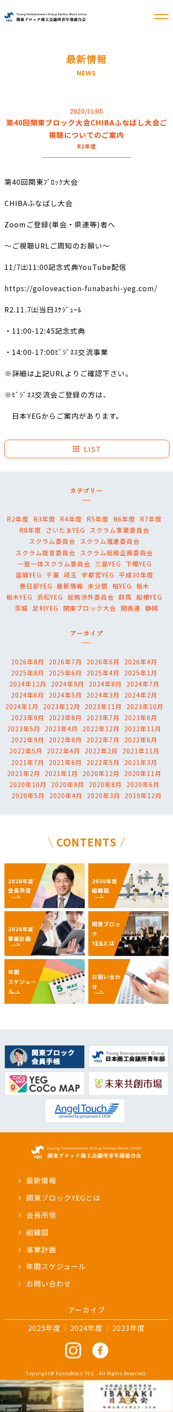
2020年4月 (66, 795)
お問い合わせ (48, 1283)
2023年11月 (103, 706)
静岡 (151, 608)
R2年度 (18, 519)
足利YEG (45, 608)
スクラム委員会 (52, 541)
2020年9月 (67, 784)
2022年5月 (26, 750)
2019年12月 (143, 795)
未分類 (98, 585)
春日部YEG (36, 585)
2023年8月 (65, 717)
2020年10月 (28, 784)
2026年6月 (103, 661)
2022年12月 (101, 728)
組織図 (37, 1232)
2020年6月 (143, 784)
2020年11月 (142, 773)
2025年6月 (65, 672)
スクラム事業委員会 (119, 530)
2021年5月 (103, 762)
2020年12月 (101, 773)
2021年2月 (23, 773)
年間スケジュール (56, 1266)
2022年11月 (142, 728)
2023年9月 (27, 717)
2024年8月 (105, 683)
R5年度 (97, 519)
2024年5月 (65, 694)
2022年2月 (101, 750)
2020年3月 (103, 795)
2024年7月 (143, 683)
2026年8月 (27, 661)
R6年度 (124, 519)
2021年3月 (140, 762)
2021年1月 (61, 773)
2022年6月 (140, 739)
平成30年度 (136, 574)
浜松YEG (50, 597)
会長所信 (41, 1214)
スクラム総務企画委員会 (116, 552)
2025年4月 (103, 672)
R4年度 (71, 519)
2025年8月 (27, 672)
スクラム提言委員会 (45, 552)
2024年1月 (22, 706)
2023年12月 (61, 706)
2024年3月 (103, 694)
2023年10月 (145, 706)
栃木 (142, 585)
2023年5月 (23, 728)
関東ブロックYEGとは (63, 1197)
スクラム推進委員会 (110, 541)
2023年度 (128, 1327)
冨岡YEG (29, 574)
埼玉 (70, 574)
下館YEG (139, 563)
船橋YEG (149, 597)
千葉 (52, 574)
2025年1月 (140, 672)
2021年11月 (141, 750)
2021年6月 (65, 762)
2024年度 (86, 1327)
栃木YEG (19, 597)
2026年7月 (65, 661)
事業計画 (41, 1249)
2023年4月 (61, 728)
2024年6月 (27, 694)
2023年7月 (103, 717)
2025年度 (44, 1327)
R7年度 (151, 519)
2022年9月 (27, 739)
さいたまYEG (65, 530)
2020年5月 (28, 795)
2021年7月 (27, 762)
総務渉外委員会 (90, 597)
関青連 (131, 608)
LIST (92, 449)
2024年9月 (67, 683)
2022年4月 (63, 750)
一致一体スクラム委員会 (53, 563)
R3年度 (44, 519)
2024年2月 (140, 694)
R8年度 (30, 530)
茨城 (21, 608)
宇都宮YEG (98, 574)
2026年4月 (140, 661)
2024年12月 (28, 683)
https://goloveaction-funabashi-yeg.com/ (80, 288)
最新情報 (70, 585)
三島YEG (108, 563)
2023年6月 (140, 717)
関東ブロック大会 (89, 608)
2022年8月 (65, 739)
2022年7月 (103, 739)
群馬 (125, 597)
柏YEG (122, 585)
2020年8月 (105, 784)
